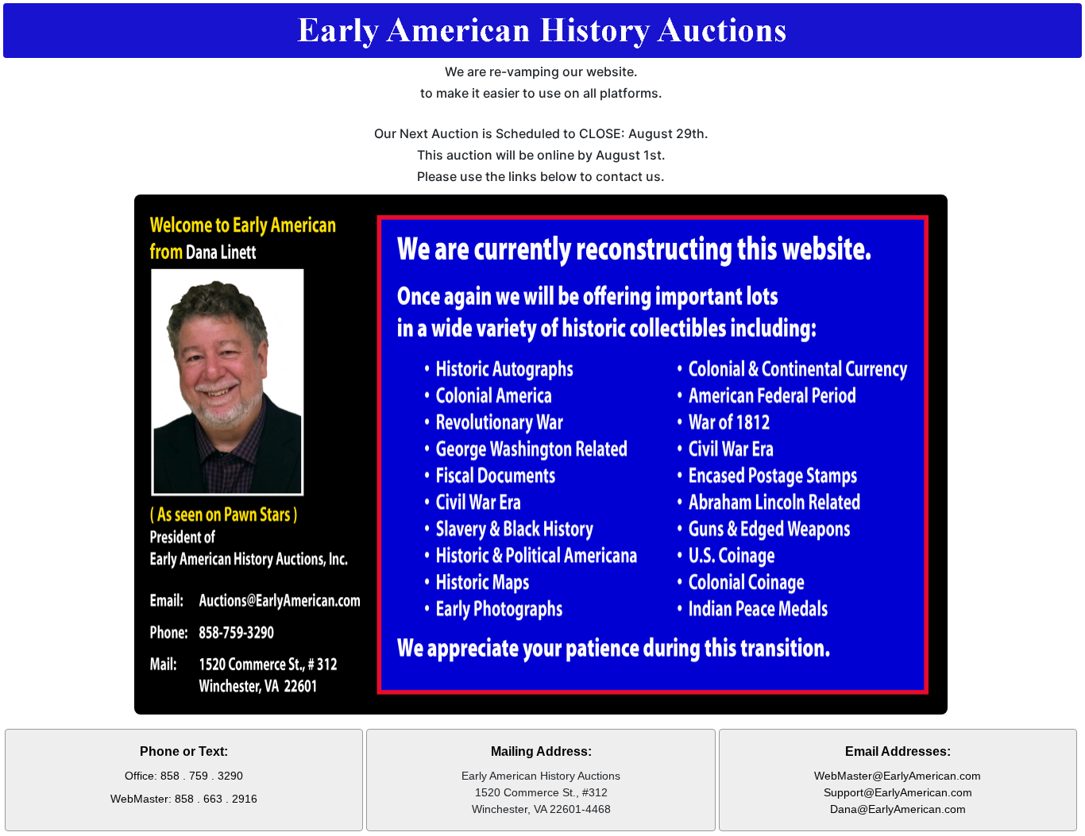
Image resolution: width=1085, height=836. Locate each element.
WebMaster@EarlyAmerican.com (897, 775)
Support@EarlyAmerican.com (898, 792)
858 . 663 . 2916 (216, 798)
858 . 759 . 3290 (201, 775)
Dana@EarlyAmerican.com (898, 809)
